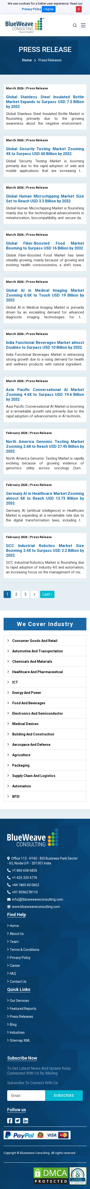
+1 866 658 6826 (24, 870)
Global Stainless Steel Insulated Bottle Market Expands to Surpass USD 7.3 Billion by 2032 (45, 102)
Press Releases (21, 1016)
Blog (13, 1024)
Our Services (19, 1001)
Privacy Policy (31, 9)
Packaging (21, 765)
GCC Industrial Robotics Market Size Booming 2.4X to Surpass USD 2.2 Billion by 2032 (45, 550)
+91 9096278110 (24, 892)
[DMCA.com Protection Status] (51, 1176)
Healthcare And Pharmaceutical (37, 672)
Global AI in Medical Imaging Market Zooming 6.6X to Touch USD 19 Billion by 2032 (45, 295)
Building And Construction (33, 734)
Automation (21, 786)
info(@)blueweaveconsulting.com (37, 899)
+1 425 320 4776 (24, 878)
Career (15, 966)
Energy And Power (26, 693)
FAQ (13, 973)
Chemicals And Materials (32, 661)
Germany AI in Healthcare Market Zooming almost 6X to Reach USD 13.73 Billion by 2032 (45, 498)
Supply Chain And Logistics (33, 776)
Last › (47, 594)
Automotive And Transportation (37, 651)
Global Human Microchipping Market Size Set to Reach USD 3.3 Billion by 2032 (45, 198)
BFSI (15, 796)
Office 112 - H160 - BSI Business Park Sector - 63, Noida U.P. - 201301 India (42, 860)
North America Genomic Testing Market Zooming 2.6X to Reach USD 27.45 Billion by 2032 (45, 446)
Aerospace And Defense (31, 745)
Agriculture (21, 755)
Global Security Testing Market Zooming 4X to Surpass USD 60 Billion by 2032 (45, 151)
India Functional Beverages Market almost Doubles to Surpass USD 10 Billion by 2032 (45, 345)
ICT (15, 682)
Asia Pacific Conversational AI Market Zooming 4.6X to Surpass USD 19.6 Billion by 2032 (45, 394)
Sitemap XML (20, 1040)
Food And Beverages (28, 703)
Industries (17, 1032)
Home (27, 60)
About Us (17, 934)
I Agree (49, 9)
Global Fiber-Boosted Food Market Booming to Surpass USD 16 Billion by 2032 (45, 245)
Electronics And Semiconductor (37, 713)
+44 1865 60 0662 (25, 885)
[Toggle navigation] (83, 25)
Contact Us (18, 981)
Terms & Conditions (24, 950)
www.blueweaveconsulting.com (35, 907)
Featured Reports (23, 1009)
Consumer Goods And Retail (34, 641)
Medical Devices (25, 724)
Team (14, 942)
